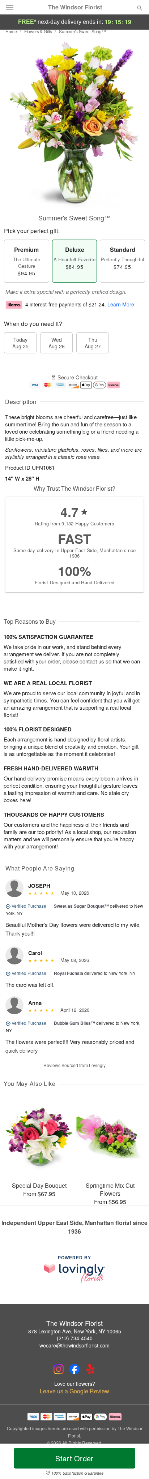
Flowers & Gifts (38, 31)
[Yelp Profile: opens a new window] (90, 1369)
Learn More (120, 304)
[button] (133, 1463)
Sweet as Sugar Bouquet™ (81, 906)
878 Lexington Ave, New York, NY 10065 (74, 1331)
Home (11, 31)
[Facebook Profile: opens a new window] (74, 1369)
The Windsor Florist (75, 7)
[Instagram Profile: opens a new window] (59, 1369)
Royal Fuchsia (68, 973)
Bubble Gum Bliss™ (74, 1023)
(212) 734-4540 (75, 1338)
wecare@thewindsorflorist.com (74, 1345)
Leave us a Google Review (74, 1391)
